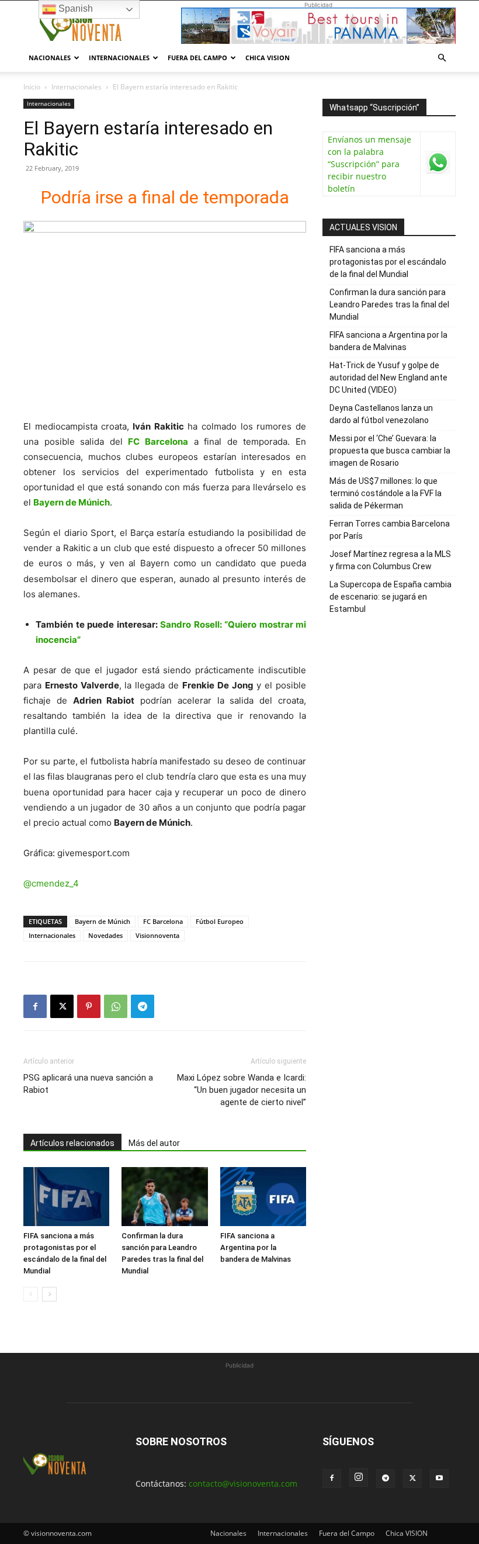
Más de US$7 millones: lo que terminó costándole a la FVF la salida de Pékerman (385, 493)
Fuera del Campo (197, 57)
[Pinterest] (88, 1006)
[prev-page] (30, 1294)
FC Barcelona (163, 921)
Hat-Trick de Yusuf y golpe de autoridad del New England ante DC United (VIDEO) (388, 377)
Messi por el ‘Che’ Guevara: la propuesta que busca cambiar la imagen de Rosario (389, 451)
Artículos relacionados (72, 1143)
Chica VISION (267, 57)
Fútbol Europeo (220, 921)
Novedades (105, 935)
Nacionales (50, 57)
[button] (442, 58)
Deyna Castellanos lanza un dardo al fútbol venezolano (381, 414)
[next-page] (49, 1294)
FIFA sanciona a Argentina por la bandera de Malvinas (255, 1247)
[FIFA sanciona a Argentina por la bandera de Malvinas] (263, 1196)
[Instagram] (358, 1477)
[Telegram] (142, 1006)
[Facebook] (35, 1006)
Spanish (74, 8)
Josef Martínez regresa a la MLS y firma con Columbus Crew (390, 560)
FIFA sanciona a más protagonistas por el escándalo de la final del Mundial (387, 262)
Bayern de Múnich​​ (102, 921)
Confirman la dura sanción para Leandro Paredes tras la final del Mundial (389, 304)
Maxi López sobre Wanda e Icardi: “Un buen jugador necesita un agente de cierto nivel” (241, 1089)
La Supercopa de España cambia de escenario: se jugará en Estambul (390, 597)
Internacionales (119, 57)
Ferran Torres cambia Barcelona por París (389, 530)
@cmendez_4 (51, 883)
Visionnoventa (157, 935)
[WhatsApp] (115, 1006)
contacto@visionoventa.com (243, 1483)
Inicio (31, 87)
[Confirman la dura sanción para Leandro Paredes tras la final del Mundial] (164, 1196)
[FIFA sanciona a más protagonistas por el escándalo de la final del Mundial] (66, 1196)
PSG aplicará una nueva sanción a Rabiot (88, 1083)
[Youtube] (439, 1478)
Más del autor (154, 1143)
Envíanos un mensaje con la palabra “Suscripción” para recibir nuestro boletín (369, 164)
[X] (62, 1006)
